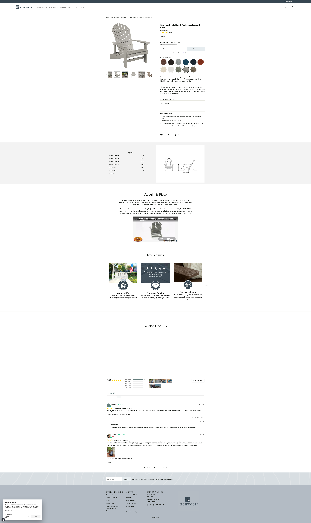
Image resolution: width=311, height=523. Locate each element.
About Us (83, 7)
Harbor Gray (186, 69)
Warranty (108, 500)
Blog (77, 7)
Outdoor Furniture (42, 7)
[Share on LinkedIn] (160, 504)
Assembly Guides (111, 495)
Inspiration (63, 7)
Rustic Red (200, 62)
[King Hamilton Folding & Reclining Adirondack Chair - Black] (109, 353)
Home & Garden (53, 7)
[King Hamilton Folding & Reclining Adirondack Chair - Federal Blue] (115, 353)
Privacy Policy (130, 506)
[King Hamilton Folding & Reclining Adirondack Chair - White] (121, 353)
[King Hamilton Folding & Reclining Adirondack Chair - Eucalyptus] (123, 353)
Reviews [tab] (110, 393)
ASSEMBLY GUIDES (164, 103)
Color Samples (130, 500)
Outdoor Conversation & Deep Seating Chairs (119, 17)
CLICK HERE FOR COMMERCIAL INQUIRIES (170, 108)
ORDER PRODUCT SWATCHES (167, 99)
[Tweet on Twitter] (150, 504)
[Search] (285, 7)
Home (107, 17)
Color (165, 57)
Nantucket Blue (186, 62)
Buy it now (196, 49)
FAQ (107, 511)
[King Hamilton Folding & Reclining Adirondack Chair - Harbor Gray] (125, 353)
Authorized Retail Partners (133, 495)
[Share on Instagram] (153, 504)
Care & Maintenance (112, 498)
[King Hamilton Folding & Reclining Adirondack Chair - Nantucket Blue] (113, 353)
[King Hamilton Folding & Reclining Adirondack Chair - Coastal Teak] (111, 353)
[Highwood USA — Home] (24, 7)
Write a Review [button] (198, 380)
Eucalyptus (178, 69)
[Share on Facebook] (147, 504)
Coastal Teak (178, 62)
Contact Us (129, 498)
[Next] (206, 283)
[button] (201, 418)
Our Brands (71, 7)
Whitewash (163, 69)
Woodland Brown (193, 69)
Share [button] (110, 418)
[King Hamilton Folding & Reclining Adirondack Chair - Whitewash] (119, 353)
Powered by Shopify (155, 517)
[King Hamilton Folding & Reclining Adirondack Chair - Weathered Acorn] (107, 353)
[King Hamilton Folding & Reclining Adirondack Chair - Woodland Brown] (127, 353)
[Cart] (293, 7)
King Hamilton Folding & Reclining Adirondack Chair (118, 414)
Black (171, 62)
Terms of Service (131, 503)
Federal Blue (193, 62)
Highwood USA (165, 22)
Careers (128, 509)
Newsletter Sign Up (131, 512)
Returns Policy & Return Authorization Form (112, 507)
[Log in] (289, 7)
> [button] (166, 467)
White (171, 69)
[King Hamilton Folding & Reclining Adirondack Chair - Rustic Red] (117, 353)
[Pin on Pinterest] (157, 504)
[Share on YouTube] (163, 504)
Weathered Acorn (163, 62)
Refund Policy (110, 503)
